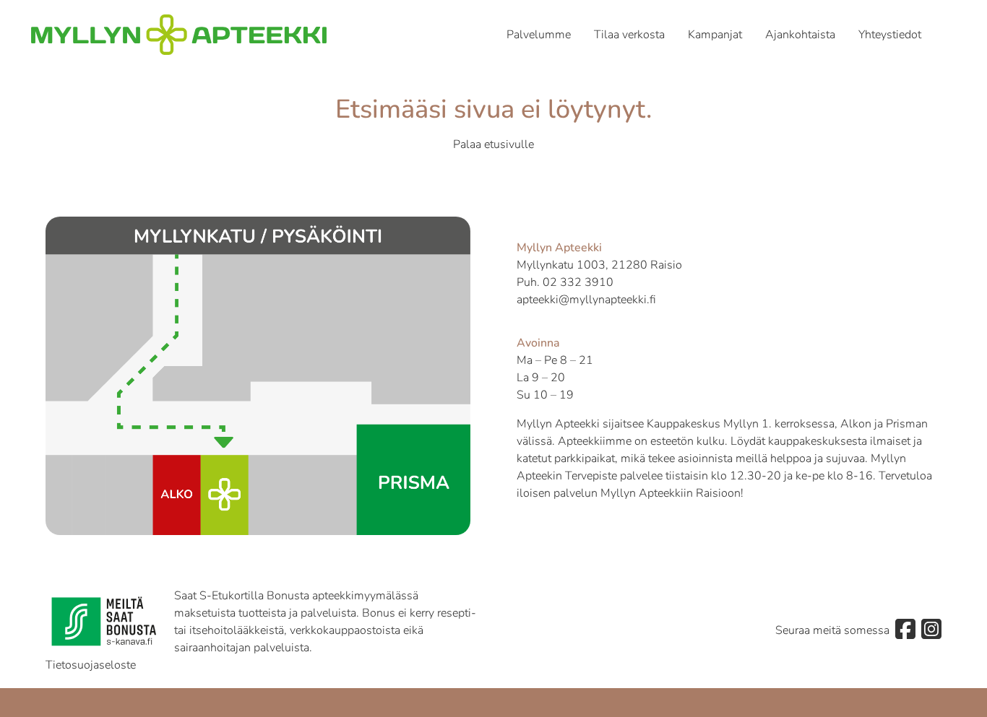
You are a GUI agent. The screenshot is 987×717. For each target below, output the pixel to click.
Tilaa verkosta (629, 35)
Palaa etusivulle (493, 144)
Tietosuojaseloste (91, 665)
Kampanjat (715, 35)
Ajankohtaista (800, 35)
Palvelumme (539, 35)
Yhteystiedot (889, 35)
